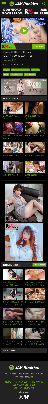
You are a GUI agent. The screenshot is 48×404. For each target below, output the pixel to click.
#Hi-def (6, 74)
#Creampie (35, 70)
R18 (14, 60)
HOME (8, 382)
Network (37, 382)
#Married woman (16, 74)
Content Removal (24, 388)
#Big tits (6, 70)
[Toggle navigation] (3, 4)
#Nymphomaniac (30, 74)
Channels (22, 382)
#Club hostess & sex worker (20, 70)
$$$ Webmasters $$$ (24, 385)
